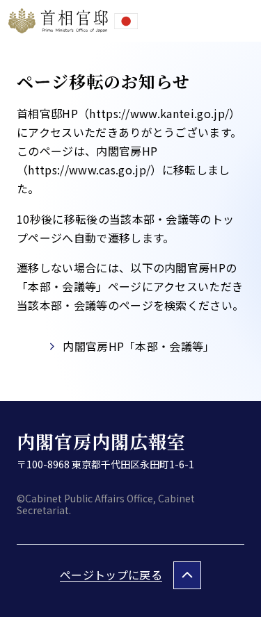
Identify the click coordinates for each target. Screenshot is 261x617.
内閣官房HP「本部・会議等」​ (138, 346)
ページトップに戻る (111, 574)
